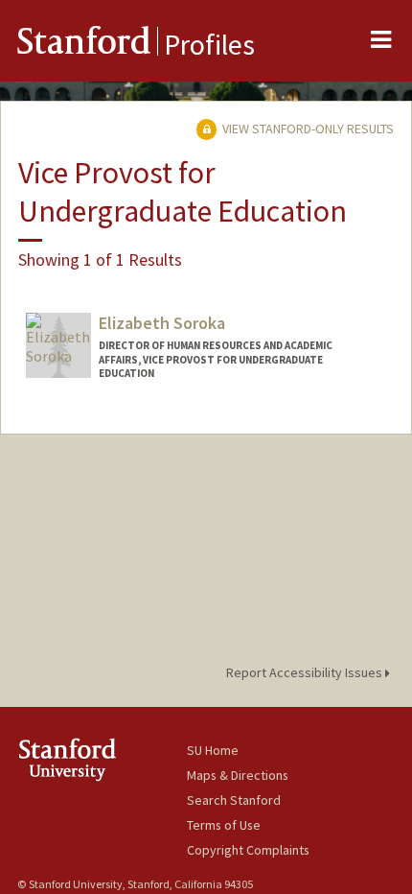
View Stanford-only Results (306, 128)
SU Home (213, 750)
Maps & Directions (237, 775)
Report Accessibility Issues (305, 672)
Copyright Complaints (248, 850)
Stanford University (102, 759)
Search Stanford (234, 800)
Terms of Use (224, 825)
